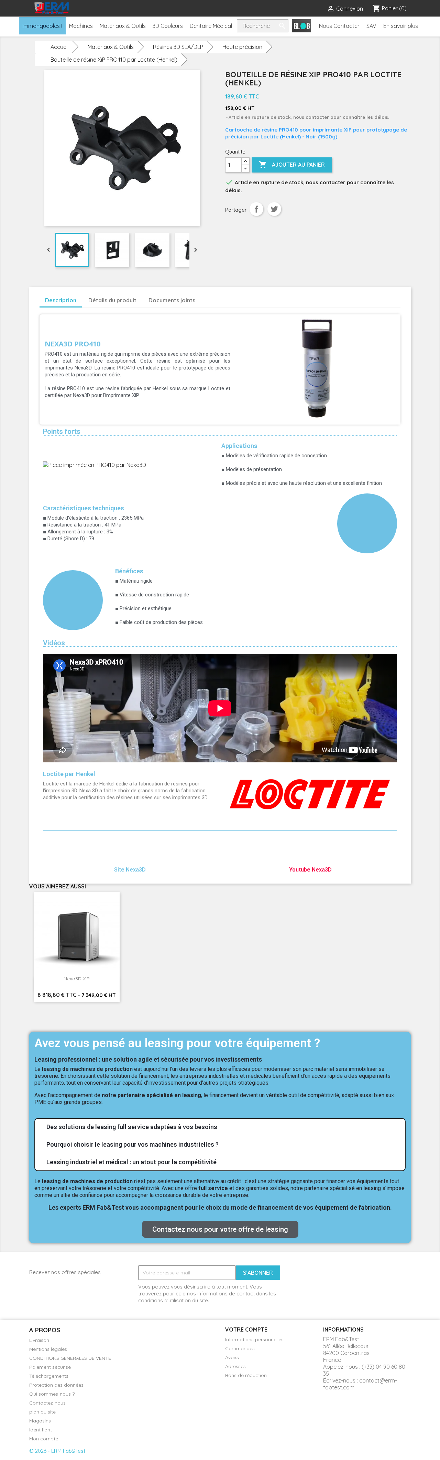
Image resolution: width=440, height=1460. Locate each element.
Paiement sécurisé (50, 1367)
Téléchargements (48, 1376)
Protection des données (56, 1385)
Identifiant (40, 1430)
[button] (220, 1229)
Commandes (240, 1348)
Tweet (274, 209)
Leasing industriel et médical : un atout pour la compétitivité (131, 1162)
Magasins (40, 1421)
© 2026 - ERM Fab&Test (57, 1451)
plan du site (42, 1412)
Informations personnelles (254, 1339)
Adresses (235, 1366)
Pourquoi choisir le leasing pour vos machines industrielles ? (132, 1144)
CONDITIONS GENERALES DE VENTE (70, 1358)
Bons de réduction (246, 1375)
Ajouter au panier (292, 164)
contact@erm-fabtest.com (360, 1384)
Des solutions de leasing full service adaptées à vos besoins (131, 1126)
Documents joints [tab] (171, 300)
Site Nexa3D (130, 869)
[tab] (220, 1127)
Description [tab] (60, 300)
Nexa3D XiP (77, 979)
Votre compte (246, 1329)
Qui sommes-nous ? (52, 1394)
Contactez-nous (47, 1403)
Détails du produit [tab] (112, 300)
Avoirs (232, 1357)
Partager (256, 209)
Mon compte (43, 1439)
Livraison (39, 1340)
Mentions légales (48, 1349)
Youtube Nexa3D (310, 869)
